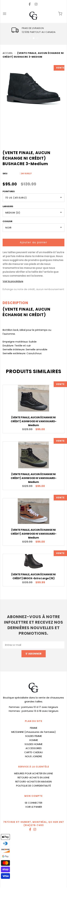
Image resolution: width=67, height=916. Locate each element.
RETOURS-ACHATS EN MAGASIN (33, 781)
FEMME (33, 728)
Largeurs (8, 206)
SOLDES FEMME (33, 736)
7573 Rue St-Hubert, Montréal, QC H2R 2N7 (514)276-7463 (33, 823)
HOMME (33, 740)
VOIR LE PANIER (33, 806)
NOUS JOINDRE (33, 756)
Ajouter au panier (33, 242)
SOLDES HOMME (33, 744)
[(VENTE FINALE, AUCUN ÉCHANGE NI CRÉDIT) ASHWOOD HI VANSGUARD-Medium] (33, 398)
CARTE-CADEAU (33, 752)
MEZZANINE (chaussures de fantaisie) (33, 732)
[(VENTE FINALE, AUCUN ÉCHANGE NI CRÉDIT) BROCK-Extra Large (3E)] (33, 561)
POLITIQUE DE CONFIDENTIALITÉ (33, 785)
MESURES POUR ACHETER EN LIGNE (33, 773)
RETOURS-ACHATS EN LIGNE (33, 777)
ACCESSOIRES (34, 748)
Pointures (9, 191)
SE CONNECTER (33, 802)
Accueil (8, 53)
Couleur (7, 221)
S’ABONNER (34, 653)
